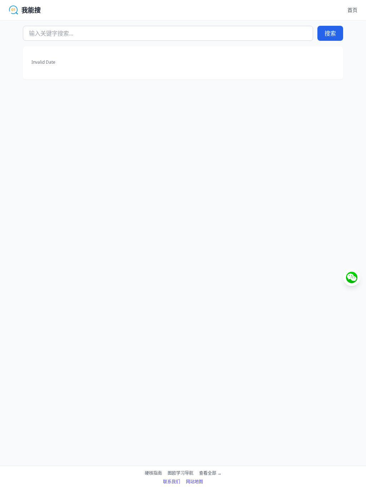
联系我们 (171, 482)
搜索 (330, 33)
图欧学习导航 (180, 473)
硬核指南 (153, 473)
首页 (352, 9)
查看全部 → (210, 473)
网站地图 (194, 482)
